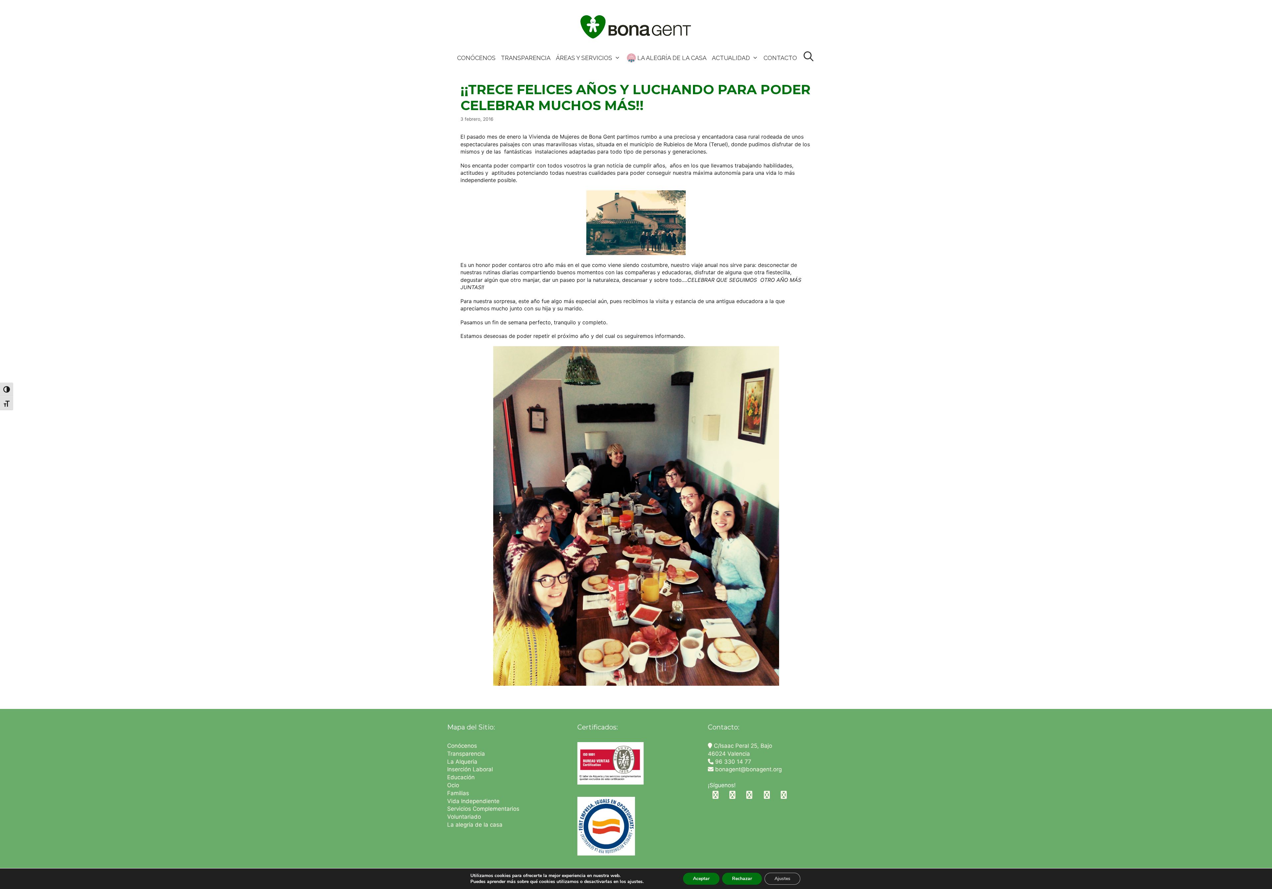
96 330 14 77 (732, 761)
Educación (461, 777)
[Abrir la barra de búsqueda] (809, 57)
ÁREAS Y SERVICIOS (584, 57)
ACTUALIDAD (731, 57)
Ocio (453, 785)
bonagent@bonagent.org (748, 769)
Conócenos (462, 745)
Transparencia (467, 753)
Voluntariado (464, 816)
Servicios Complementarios (483, 808)
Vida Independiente (473, 801)
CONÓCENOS (476, 57)
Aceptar (701, 878)
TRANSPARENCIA (526, 57)
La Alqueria (463, 761)
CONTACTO (780, 57)
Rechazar (742, 878)
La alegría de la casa (475, 824)
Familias (458, 793)
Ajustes (782, 878)
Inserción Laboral (470, 769)
